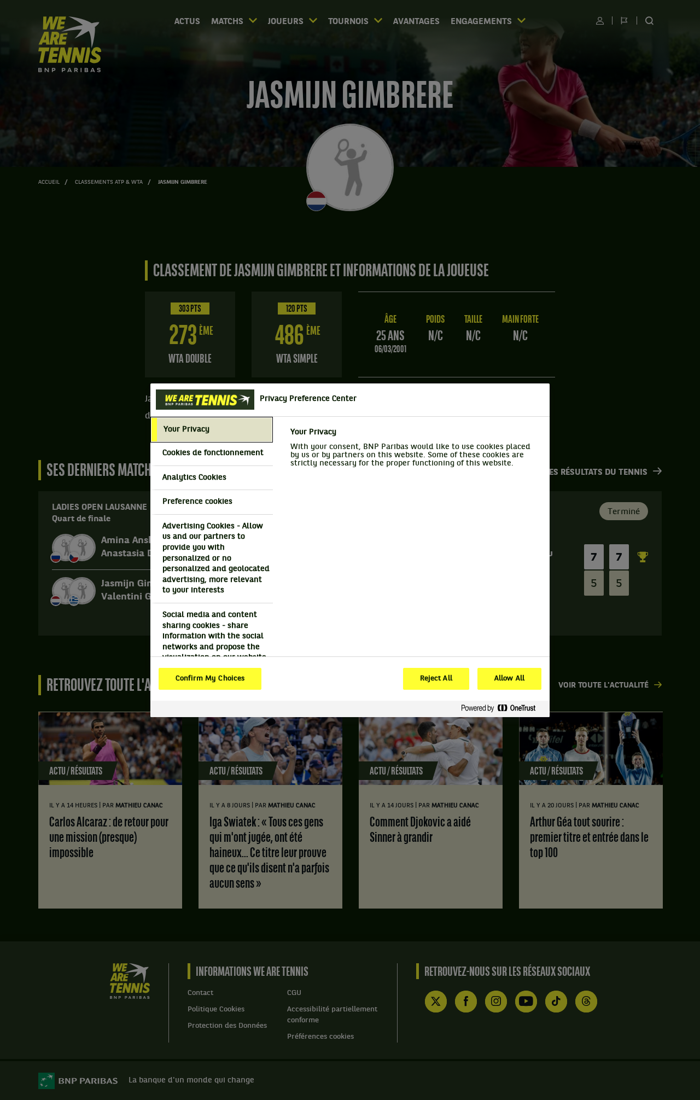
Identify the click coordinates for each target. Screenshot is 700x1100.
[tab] (211, 430)
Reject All (436, 679)
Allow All (509, 679)
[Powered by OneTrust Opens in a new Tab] (502, 708)
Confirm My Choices (210, 679)
